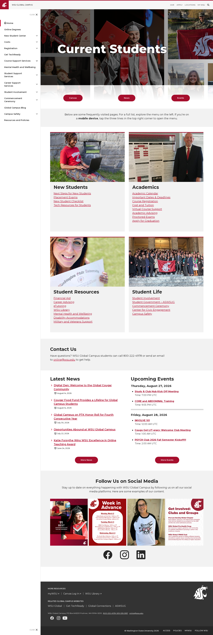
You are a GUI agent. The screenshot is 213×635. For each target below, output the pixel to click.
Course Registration (145, 201)
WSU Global (55, 606)
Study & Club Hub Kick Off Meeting (157, 391)
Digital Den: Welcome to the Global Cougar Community (83, 387)
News (127, 98)
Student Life (147, 292)
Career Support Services (12, 84)
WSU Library (62, 309)
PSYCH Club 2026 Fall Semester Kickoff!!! (160, 439)
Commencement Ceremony (13, 100)
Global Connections (99, 606)
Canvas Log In (71, 593)
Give (172, 5)
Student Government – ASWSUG (153, 302)
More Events (167, 460)
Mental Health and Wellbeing (20, 67)
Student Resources (76, 292)
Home (10, 23)
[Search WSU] (208, 5)
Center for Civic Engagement (151, 309)
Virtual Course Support (147, 209)
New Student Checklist (68, 201)
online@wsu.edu (64, 359)
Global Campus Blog (15, 107)
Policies (177, 630)
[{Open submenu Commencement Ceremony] (36, 100)
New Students (71, 187)
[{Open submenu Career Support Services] (36, 84)
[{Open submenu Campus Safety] (36, 114)
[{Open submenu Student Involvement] (36, 92)
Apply (179, 5)
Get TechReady (12, 54)
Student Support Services (13, 75)
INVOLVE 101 (142, 420)
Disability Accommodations (72, 317)
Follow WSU (201, 630)
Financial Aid (62, 298)
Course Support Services (17, 61)
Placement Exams (66, 197)
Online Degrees (12, 29)
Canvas (73, 98)
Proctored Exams (143, 217)
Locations (190, 5)
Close (32, 15)
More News (86, 460)
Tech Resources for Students (72, 205)
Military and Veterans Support (73, 321)
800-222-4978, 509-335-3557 (115, 613)
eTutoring (60, 306)
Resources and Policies (16, 120)
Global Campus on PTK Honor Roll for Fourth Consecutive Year (84, 416)
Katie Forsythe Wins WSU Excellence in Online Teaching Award (85, 442)
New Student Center (15, 35)
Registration (10, 48)
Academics (145, 187)
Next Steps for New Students (72, 193)
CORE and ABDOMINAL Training (154, 401)
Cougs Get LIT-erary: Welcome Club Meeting (163, 430)
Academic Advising (145, 213)
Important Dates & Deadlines (151, 197)
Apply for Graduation (145, 220)
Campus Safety (12, 114)
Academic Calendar (145, 193)
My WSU (201, 5)
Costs (7, 42)
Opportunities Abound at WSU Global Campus (84, 429)
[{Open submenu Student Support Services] (36, 75)
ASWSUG (120, 606)
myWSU (52, 593)
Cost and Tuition (143, 205)
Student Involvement (15, 92)
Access (166, 630)
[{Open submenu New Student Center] (36, 36)
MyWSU (188, 630)
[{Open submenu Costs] (36, 42)
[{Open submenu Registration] (36, 48)
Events (180, 98)
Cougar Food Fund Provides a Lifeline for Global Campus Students (86, 402)
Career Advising (64, 302)
